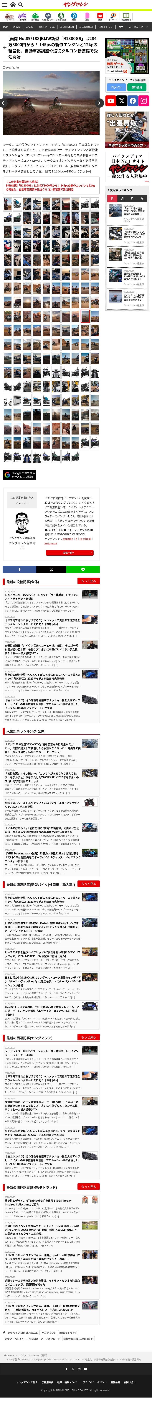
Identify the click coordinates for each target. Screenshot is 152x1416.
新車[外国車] (86, 26)
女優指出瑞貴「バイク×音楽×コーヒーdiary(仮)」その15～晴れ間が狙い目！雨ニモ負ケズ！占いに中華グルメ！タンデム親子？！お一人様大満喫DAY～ (41, 649)
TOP (5, 26)
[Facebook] (19, 569)
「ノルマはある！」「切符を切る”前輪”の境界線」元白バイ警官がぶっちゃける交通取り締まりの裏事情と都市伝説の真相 (42, 830)
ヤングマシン (49, 1332)
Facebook (85, 539)
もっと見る (88, 581)
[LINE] (83, 569)
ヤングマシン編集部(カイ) (134, 220)
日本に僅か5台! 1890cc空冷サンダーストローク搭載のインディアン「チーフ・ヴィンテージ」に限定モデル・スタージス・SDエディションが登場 (43, 981)
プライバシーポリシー (95, 1382)
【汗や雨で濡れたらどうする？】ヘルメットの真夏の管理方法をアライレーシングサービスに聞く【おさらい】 (42, 622)
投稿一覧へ (68, 552)
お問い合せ (130, 1382)
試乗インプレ (105, 26)
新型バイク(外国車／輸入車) (23, 1332)
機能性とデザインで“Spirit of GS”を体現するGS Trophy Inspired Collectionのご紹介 (38, 1202)
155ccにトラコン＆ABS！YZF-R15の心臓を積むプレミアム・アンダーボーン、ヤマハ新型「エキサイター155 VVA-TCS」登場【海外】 (42, 1010)
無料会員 (137, 87)
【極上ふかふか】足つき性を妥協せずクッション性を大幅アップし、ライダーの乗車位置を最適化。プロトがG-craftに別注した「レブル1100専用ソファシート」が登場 (42, 704)
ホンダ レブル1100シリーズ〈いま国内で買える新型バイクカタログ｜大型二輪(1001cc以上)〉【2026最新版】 (134, 297)
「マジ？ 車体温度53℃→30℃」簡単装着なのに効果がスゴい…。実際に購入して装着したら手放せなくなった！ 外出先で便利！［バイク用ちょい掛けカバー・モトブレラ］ (43, 748)
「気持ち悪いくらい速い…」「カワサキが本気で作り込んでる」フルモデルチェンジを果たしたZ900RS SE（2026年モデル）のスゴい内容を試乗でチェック (42, 777)
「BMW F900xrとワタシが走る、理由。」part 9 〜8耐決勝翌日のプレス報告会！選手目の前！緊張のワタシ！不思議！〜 (42, 1257)
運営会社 (115, 1382)
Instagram (50, 543)
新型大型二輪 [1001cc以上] (78, 1338)
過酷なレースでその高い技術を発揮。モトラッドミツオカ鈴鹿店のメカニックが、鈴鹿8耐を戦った (42, 1282)
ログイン (116, 87)
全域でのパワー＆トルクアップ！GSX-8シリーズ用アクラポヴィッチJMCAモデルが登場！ (42, 804)
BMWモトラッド (68, 1332)
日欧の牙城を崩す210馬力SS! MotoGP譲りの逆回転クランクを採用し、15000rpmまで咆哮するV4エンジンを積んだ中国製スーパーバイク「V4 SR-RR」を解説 (42, 927)
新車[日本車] (67, 26)
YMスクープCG (47, 26)
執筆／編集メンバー (68, 1382)
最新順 (16, 26)
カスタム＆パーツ (138, 26)
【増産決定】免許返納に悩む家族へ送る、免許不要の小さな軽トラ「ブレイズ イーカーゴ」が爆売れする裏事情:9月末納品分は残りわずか (134, 255)
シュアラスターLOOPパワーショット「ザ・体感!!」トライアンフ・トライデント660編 (41, 596)
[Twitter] (51, 569)
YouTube (68, 539)
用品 (120, 26)
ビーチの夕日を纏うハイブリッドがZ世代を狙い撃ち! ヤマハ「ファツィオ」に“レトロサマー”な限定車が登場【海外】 (43, 954)
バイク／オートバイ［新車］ (33, 1355)
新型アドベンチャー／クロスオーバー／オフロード (32, 1338)
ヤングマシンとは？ (27, 1382)
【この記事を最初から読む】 (50, 185)
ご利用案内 (48, 1382)
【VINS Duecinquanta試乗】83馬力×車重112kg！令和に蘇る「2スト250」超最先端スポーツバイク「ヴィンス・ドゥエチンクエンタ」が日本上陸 (43, 857)
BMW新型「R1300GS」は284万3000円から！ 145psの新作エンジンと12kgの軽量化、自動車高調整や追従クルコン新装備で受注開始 (74, 1359)
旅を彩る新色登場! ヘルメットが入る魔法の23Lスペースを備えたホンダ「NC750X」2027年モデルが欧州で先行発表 (42, 676)
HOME (10, 1355)
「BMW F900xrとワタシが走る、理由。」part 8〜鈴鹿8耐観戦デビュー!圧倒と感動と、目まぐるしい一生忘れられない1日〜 (42, 1307)
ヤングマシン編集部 (134, 242)
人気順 (29, 26)
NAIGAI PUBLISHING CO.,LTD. (73, 1390)
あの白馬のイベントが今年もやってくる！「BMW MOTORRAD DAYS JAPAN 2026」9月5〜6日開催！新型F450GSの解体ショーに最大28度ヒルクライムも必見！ (42, 1229)
